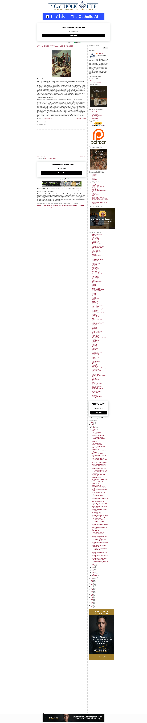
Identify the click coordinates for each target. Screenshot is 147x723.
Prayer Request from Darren (98, 562)
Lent (42, 118)
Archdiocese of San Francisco (99, 245)
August (94, 574)
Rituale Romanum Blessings (99, 367)
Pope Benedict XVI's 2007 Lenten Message (55, 46)
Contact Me (95, 118)
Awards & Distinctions (97, 117)
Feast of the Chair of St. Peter (99, 519)
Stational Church (96, 384)
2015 (92, 589)
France (94, 297)
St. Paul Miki (95, 447)
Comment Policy (96, 113)
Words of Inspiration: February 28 (100, 561)
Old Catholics (95, 343)
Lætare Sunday (96, 317)
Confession (95, 266)
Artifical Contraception (97, 247)
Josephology (95, 315)
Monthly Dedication (97, 331)
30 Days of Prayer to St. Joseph (99, 500)
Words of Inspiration (97, 396)
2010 (92, 581)
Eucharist (94, 286)
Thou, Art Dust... (96, 530)
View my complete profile (95, 82)
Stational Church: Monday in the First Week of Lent (99, 553)
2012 (92, 585)
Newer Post (40, 156)
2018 (92, 594)
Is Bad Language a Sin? (97, 432)
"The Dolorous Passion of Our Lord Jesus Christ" (99, 540)
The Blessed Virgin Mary (98, 197)
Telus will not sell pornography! (99, 527)
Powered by (69, 42)
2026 (92, 607)
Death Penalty (95, 276)
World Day (94, 397)
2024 (92, 603)
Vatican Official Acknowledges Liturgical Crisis (99, 546)
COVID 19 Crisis (96, 272)
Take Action (95, 195)
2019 (92, 596)
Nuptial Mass (95, 340)
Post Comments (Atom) (50, 158)
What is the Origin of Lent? (98, 492)
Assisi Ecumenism (96, 251)
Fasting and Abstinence (98, 289)
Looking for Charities (97, 504)
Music (93, 333)
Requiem (94, 365)
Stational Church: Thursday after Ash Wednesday (100, 517)
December (94, 577)
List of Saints (95, 194)
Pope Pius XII (95, 357)
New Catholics (95, 336)
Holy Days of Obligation (98, 305)
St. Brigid (94, 430)
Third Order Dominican (97, 388)
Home (45, 156)
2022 (92, 600)
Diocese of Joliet (96, 279)
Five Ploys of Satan (96, 443)
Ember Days (95, 283)
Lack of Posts (95, 564)
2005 (92, 423)
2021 (92, 599)
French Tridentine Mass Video (99, 468)
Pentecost (94, 345)
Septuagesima (95, 379)
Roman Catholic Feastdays (99, 190)
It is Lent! (94, 523)
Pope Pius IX (95, 354)
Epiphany (94, 285)
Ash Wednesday (96, 250)
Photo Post (95, 348)
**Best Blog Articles (97, 234)
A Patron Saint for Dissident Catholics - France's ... (98, 439)
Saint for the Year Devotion (98, 375)
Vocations (94, 395)
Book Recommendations (98, 186)
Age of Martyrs (96, 237)
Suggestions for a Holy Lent (98, 497)
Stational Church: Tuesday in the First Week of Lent (100, 556)
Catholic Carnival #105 (97, 444)
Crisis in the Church (97, 273)
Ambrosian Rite (96, 239)
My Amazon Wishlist (97, 115)
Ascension (94, 249)
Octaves (94, 341)
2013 (92, 586)
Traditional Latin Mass (97, 390)
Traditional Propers (96, 391)
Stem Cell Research (97, 386)
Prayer (93, 192)
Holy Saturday (95, 306)
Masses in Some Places (98, 322)
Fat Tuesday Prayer (96, 512)
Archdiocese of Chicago (98, 243)
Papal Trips (95, 344)
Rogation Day (95, 369)
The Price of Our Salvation (98, 446)
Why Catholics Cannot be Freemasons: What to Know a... (99, 460)
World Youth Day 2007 (97, 454)
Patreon (94, 176)
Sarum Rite (95, 377)
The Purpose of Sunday (97, 437)
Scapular (94, 378)
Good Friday (95, 301)
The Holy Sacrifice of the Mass (100, 198)
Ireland (94, 314)
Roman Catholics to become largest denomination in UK (99, 487)
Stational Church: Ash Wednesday (100, 515)
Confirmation (95, 267)
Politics (94, 350)
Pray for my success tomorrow (99, 462)
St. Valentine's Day (96, 477)
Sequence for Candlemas (98, 435)
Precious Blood (96, 361)
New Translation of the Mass (99, 337)
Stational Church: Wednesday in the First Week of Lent (99, 559)
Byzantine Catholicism (97, 259)
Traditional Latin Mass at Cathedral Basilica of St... (98, 532)
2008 (92, 578)
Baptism (94, 254)
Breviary (94, 258)
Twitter (93, 178)
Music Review (95, 335)
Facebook (94, 174)
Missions (94, 327)
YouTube (94, 179)
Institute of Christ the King (98, 313)
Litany (93, 320)
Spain (93, 380)
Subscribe (73, 35)
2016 (92, 591)
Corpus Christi (95, 270)
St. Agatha (94, 441)
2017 (92, 592)
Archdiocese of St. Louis (98, 246)
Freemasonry (95, 298)
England (94, 284)
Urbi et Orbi (95, 392)
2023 (92, 602)
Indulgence (95, 310)
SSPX (93, 382)
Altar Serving (95, 238)
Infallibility (94, 311)
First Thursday (95, 296)
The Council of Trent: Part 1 (98, 482)
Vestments (94, 394)
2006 (92, 424)
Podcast (94, 349)
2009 (92, 580)
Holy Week (95, 307)
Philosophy (95, 347)
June (93, 570)
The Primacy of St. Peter (98, 521)
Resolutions (95, 366)
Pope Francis (95, 353)
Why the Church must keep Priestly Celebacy (98, 475)
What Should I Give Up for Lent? (100, 503)
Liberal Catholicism (97, 319)
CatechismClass (96, 263)
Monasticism (95, 330)
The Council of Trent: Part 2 (98, 551)
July (93, 572)
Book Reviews (95, 185)
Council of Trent (96, 271)
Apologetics (95, 184)
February (94, 429)
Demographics (95, 277)
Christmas (94, 264)
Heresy (94, 302)
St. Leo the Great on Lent (98, 501)
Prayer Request (96, 360)
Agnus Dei (94, 529)
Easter (93, 280)
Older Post (82, 156)
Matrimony (94, 326)
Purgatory (94, 364)
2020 (92, 597)
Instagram (94, 175)
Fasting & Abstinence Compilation (97, 188)
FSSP (93, 300)
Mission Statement (96, 111)
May (93, 569)
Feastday (94, 294)
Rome (93, 371)
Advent (94, 235)
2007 (92, 426)
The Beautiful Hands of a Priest (99, 470)
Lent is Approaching (96, 485)
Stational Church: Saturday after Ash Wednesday (99, 537)
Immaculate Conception (98, 309)
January (94, 427)
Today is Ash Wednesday (98, 513)
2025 (92, 605)
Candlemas (95, 260)
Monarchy (94, 328)
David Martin (95, 275)
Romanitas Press (96, 370)
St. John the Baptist (97, 383)
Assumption (95, 253)
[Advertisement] (95, 686)
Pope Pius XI (95, 356)
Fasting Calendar (96, 290)
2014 (92, 588)
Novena (94, 339)
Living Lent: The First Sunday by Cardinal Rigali (100, 548)
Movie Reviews (96, 332)
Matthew (100, 53)
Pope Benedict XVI (48, 118)
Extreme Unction (96, 288)
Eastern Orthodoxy (96, 281)
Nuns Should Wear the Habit (98, 464)
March (93, 566)
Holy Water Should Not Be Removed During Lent (98, 494)
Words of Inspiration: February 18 (100, 498)
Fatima (94, 293)
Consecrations (95, 268)
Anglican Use (95, 241)
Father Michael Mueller (97, 292)
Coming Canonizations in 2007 (99, 535)
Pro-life (94, 193)
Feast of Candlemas (96, 434)
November (94, 575)
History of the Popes (97, 303)
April (93, 567)
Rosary (94, 373)
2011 (92, 583)
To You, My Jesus (96, 483)
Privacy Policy (95, 114)
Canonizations (95, 262)
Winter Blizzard (95, 449)
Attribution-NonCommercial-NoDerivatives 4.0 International (59, 189)
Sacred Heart (95, 374)
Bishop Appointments (97, 255)
